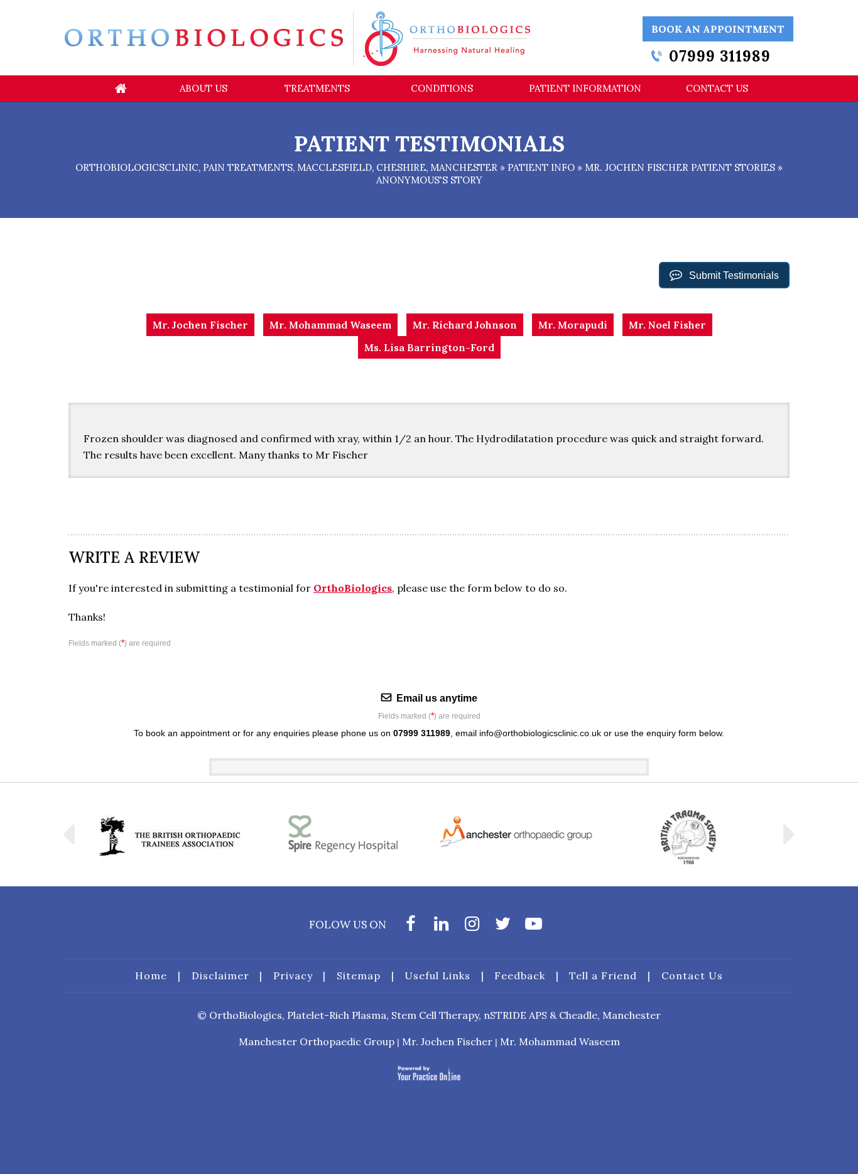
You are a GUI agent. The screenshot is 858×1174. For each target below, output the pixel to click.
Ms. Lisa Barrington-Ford (429, 347)
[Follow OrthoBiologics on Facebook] (410, 927)
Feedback (519, 975)
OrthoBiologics (352, 588)
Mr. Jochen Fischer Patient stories (680, 167)
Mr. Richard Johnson (465, 324)
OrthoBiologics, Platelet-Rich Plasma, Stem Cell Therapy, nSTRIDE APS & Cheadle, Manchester (435, 1015)
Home (151, 975)
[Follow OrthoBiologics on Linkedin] (441, 927)
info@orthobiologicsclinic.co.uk (540, 733)
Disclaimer (220, 975)
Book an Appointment (718, 29)
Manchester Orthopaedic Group (316, 1041)
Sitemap (359, 975)
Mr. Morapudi (572, 324)
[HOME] (120, 88)
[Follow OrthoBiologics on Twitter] (503, 927)
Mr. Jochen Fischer (200, 324)
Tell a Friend (603, 975)
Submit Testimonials (734, 275)
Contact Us (692, 975)
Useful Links (437, 975)
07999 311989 (720, 56)
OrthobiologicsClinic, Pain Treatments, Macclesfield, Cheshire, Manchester (286, 167)
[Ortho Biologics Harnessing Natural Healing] (446, 38)
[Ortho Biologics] (204, 37)
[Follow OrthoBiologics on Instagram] (472, 927)
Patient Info (541, 167)
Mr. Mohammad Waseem (330, 324)
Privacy (293, 975)
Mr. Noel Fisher (667, 324)
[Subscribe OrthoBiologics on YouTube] (534, 927)
